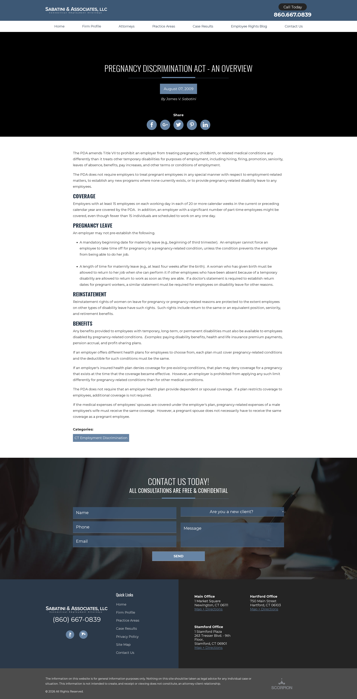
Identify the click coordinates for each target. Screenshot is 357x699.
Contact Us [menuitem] (294, 26)
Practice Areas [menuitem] (163, 26)
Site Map (123, 645)
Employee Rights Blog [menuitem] (249, 26)
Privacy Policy (127, 637)
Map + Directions (208, 609)
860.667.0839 (293, 14)
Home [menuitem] (59, 26)
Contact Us (125, 653)
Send (179, 556)
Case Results (126, 628)
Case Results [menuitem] (203, 26)
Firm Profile (125, 612)
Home (121, 604)
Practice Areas (127, 620)
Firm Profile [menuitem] (91, 26)
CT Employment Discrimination (101, 438)
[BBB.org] (70, 634)
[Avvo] (83, 634)
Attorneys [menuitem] (127, 26)
